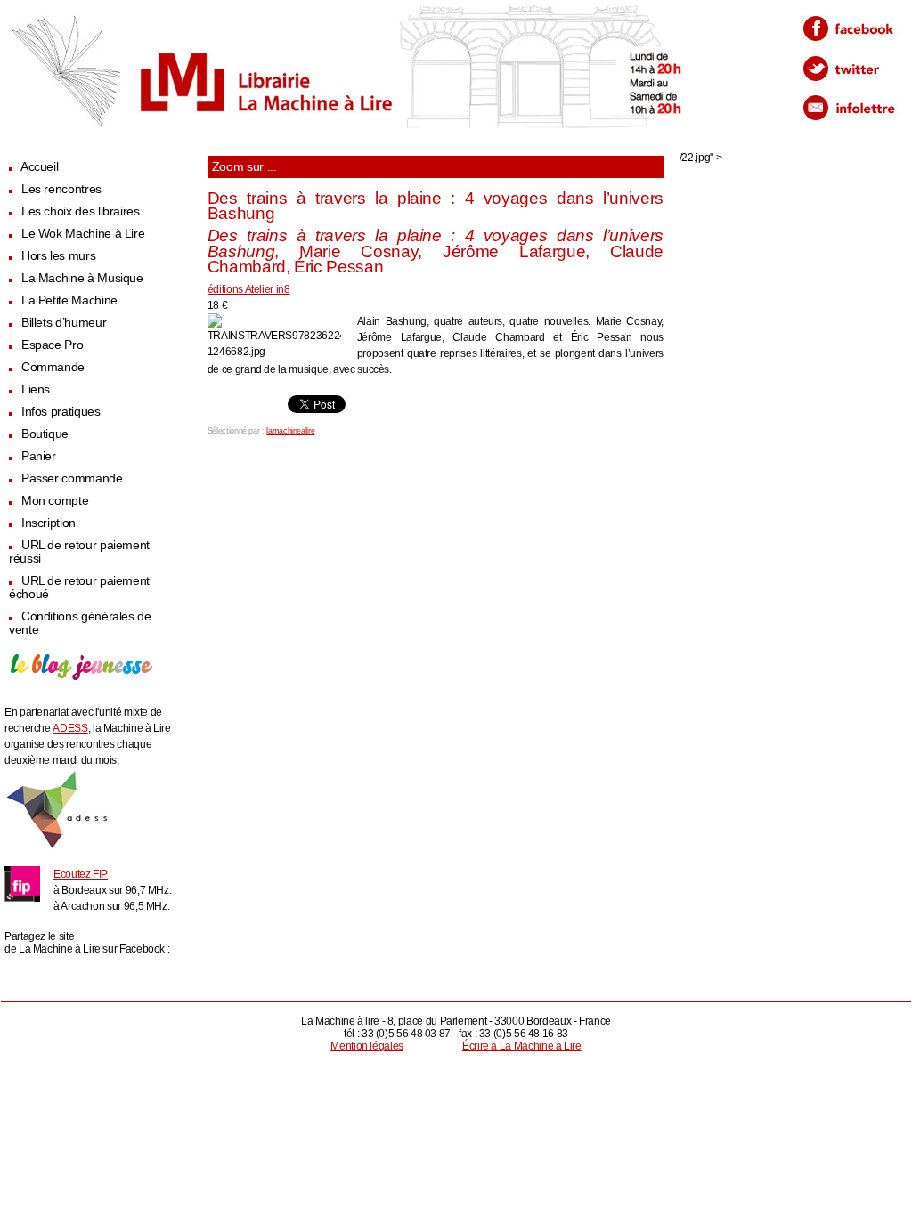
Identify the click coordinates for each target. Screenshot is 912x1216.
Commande (53, 367)
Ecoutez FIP (80, 874)
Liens (35, 389)
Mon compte (54, 500)
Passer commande (72, 478)
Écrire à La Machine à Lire (522, 1046)
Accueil (39, 167)
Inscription (48, 523)
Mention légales (366, 1046)
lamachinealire (290, 430)
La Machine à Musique (82, 278)
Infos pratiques (61, 411)
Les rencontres (61, 189)
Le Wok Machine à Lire (82, 233)
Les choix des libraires (80, 211)
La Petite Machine (69, 300)
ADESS (70, 728)
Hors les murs (58, 256)
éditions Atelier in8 (249, 289)
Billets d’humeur (63, 322)
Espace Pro (52, 345)
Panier (38, 456)
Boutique (45, 434)
